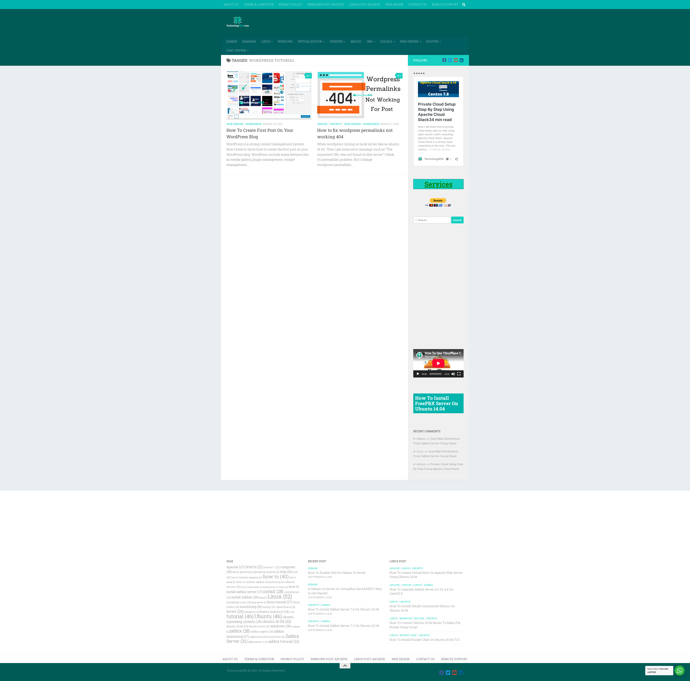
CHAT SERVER (236, 50)
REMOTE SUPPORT (445, 4)
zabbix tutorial (283, 641)
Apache (322, 124)
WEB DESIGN (394, 4)
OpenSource (285, 607)
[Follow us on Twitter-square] (450, 60)
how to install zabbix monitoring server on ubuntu (264, 587)
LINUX (265, 41)
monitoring (251, 607)
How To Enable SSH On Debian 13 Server (337, 573)
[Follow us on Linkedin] (461, 60)
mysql (269, 607)
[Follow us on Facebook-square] (444, 60)
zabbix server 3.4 (258, 642)
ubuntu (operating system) (260, 619)
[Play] (418, 374)
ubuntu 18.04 (237, 626)
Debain (313, 568)
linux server (259, 602)
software (250, 612)
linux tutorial (279, 602)
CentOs (254, 566)
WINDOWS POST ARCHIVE (325, 4)
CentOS (407, 585)
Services (438, 184)
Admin (421, 438)
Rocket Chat (408, 635)
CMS (369, 41)
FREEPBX (336, 41)
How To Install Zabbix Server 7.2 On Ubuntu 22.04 (343, 626)
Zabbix (325, 604)
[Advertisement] (398, 22)
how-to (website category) (246, 577)
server (234, 611)
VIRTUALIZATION (310, 41)
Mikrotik (406, 618)
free (236, 572)
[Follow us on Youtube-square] (456, 60)
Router (419, 618)
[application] (438, 363)
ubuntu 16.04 (276, 621)
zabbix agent (261, 631)
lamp (263, 597)
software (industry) (272, 611)
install (273, 591)
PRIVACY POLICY (290, 4)
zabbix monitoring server (267, 636)
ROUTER (432, 41)
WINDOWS (285, 41)
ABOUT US (231, 4)
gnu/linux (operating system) (259, 572)
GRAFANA (249, 41)
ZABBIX (231, 41)
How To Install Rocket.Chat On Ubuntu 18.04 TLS (424, 640)
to (292, 612)
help (286, 572)
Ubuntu (336, 124)
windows (280, 626)
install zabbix (244, 597)
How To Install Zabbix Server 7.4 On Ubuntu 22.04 (343, 609)
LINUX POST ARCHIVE (364, 4)
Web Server (234, 124)
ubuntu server (259, 626)
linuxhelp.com (238, 602)
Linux (280, 596)
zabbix (239, 631)
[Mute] (453, 374)
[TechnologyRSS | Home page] (237, 21)
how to (276, 576)
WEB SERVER (409, 41)
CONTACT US (417, 4)
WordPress (253, 124)
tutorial (240, 616)
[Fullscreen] (459, 374)
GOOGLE (386, 41)
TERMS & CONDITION (259, 4)
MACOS (356, 41)
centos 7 (272, 567)
